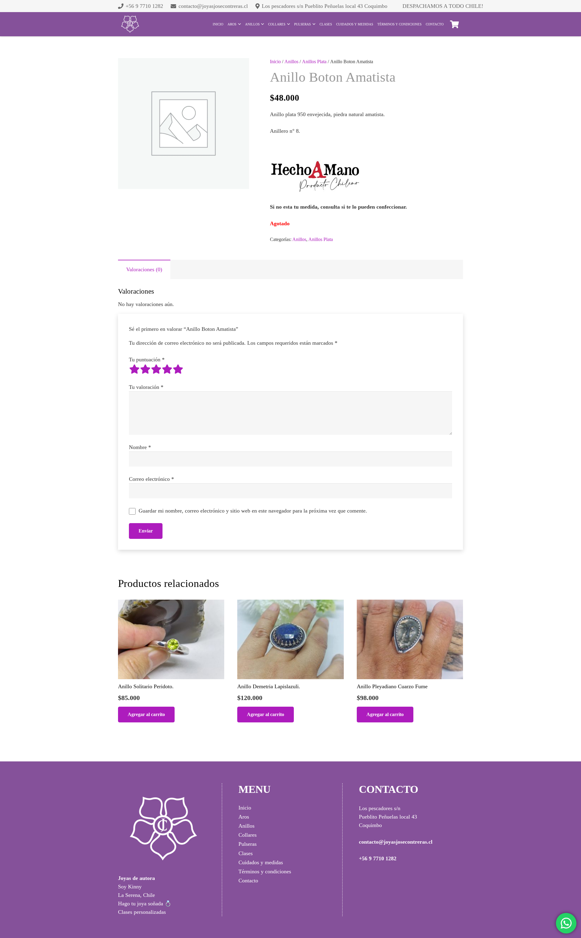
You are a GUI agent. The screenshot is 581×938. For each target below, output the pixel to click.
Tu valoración (146, 387)
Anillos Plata (314, 61)
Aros (243, 817)
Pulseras (247, 844)
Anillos (291, 61)
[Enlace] (130, 24)
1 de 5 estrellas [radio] (134, 369)
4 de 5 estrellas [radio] (167, 369)
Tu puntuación (147, 360)
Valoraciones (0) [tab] (144, 269)
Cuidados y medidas (260, 862)
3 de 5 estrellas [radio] (156, 369)
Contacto (248, 881)
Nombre (140, 447)
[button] (146, 714)
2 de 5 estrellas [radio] (145, 369)
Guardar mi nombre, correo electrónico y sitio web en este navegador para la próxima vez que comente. (253, 511)
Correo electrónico (151, 479)
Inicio (275, 61)
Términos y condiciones (264, 871)
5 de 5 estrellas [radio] (177, 369)
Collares (247, 835)
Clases (245, 853)
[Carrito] (454, 24)
